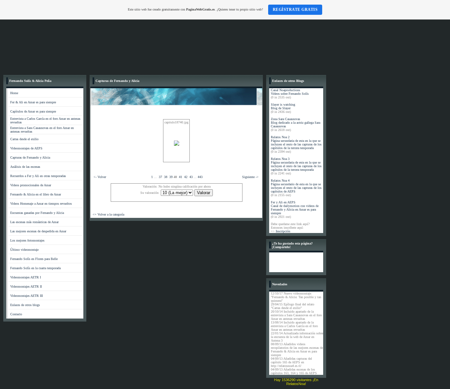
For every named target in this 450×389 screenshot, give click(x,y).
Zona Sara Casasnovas (285, 119)
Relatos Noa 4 (280, 180)
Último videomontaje (24, 249)
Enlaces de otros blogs (25, 305)
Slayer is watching (283, 104)
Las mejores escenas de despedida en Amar (38, 231)
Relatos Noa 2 (280, 137)
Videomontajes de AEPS (26, 148)
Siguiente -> (250, 177)
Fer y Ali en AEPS (283, 202)
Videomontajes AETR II (26, 286)
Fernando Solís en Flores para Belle (34, 259)
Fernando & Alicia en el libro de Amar (35, 194)
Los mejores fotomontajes (27, 240)
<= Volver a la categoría (108, 214)
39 (171, 177)
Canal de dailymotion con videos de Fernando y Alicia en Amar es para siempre (295, 209)
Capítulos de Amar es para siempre (33, 111)
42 (185, 177)
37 (160, 177)
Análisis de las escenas (25, 167)
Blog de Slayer (281, 108)
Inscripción (283, 231)
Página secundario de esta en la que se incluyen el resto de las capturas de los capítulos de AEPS (296, 187)
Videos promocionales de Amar (30, 185)
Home (14, 93)
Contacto (16, 314)
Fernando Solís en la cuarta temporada (35, 268)
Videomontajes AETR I (25, 277)
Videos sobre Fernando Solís (290, 93)
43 (191, 177)
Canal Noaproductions (285, 90)
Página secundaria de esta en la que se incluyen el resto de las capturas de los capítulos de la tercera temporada (296, 144)
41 (180, 177)
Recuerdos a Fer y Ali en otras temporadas (38, 176)
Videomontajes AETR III (26, 296)
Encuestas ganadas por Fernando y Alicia (37, 213)
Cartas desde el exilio (24, 139)
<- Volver (100, 177)
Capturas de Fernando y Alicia (30, 157)
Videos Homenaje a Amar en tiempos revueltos (41, 203)
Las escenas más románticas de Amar (34, 222)
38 (165, 177)
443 (200, 177)
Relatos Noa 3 (280, 159)
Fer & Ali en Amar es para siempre (33, 102)
